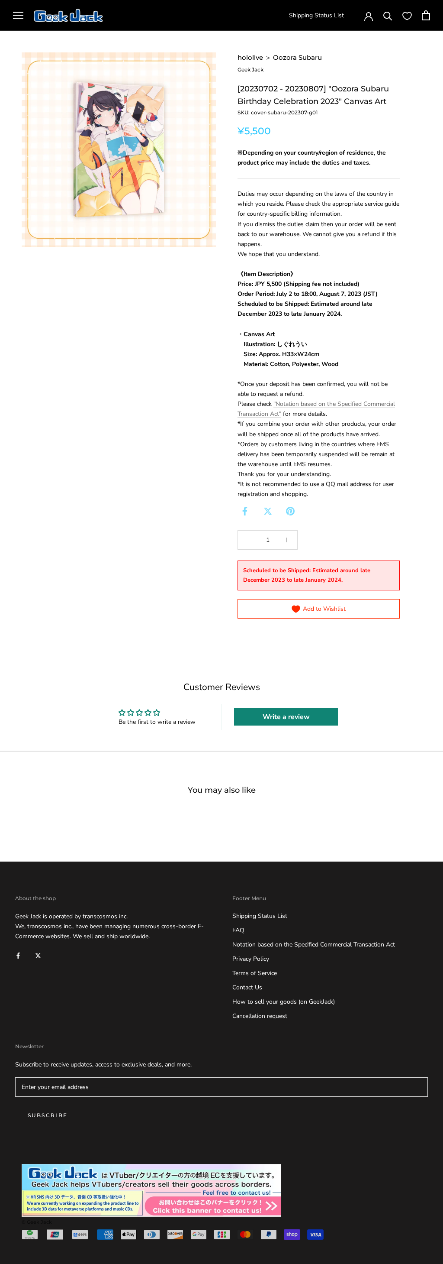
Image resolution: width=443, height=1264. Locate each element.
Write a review (286, 717)
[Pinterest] (290, 511)
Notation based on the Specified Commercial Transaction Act (313, 944)
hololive (250, 57)
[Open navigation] (18, 15)
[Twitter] (267, 511)
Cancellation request (259, 1016)
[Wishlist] (407, 15)
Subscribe (48, 1115)
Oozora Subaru (297, 57)
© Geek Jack (37, 1222)
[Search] (387, 15)
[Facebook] (245, 511)
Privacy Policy (250, 959)
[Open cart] (426, 15)
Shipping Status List (316, 15)
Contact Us (247, 987)
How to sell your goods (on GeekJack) (283, 1002)
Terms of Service (254, 973)
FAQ (238, 930)
